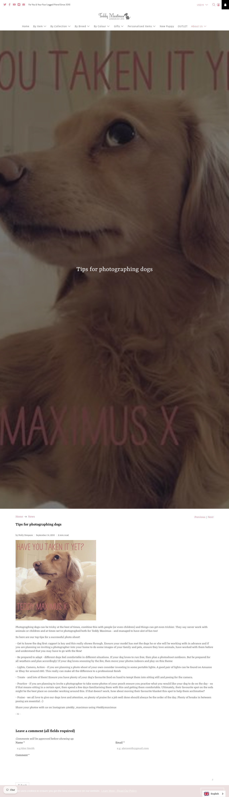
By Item (38, 26)
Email (120, 742)
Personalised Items (140, 26)
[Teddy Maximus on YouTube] (15, 5)
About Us (197, 26)
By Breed (80, 26)
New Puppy (167, 26)
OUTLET (183, 26)
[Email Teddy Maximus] (24, 5)
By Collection (58, 26)
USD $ (200, 4)
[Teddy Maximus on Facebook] (10, 5)
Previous (199, 517)
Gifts (117, 26)
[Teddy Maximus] (114, 16)
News (31, 516)
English (215, 793)
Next (210, 517)
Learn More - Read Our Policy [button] (119, 790)
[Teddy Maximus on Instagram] (19, 5)
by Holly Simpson (24, 535)
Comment (23, 755)
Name (20, 742)
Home (25, 26)
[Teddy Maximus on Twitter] (5, 5)
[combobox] (214, 793)
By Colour (100, 26)
